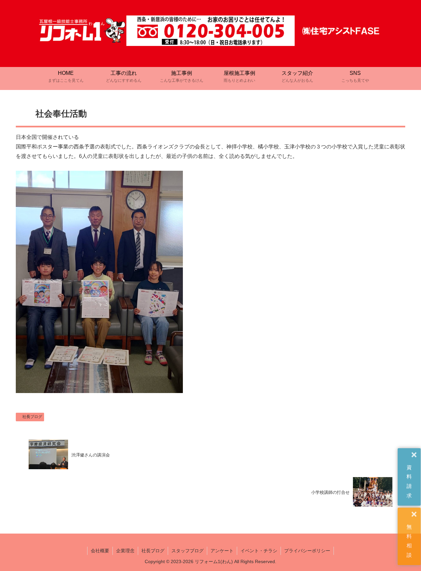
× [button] (414, 455)
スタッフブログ (187, 550)
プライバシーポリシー (307, 550)
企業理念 (125, 550)
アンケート (222, 550)
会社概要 (100, 550)
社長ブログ (32, 416)
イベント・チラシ (258, 550)
